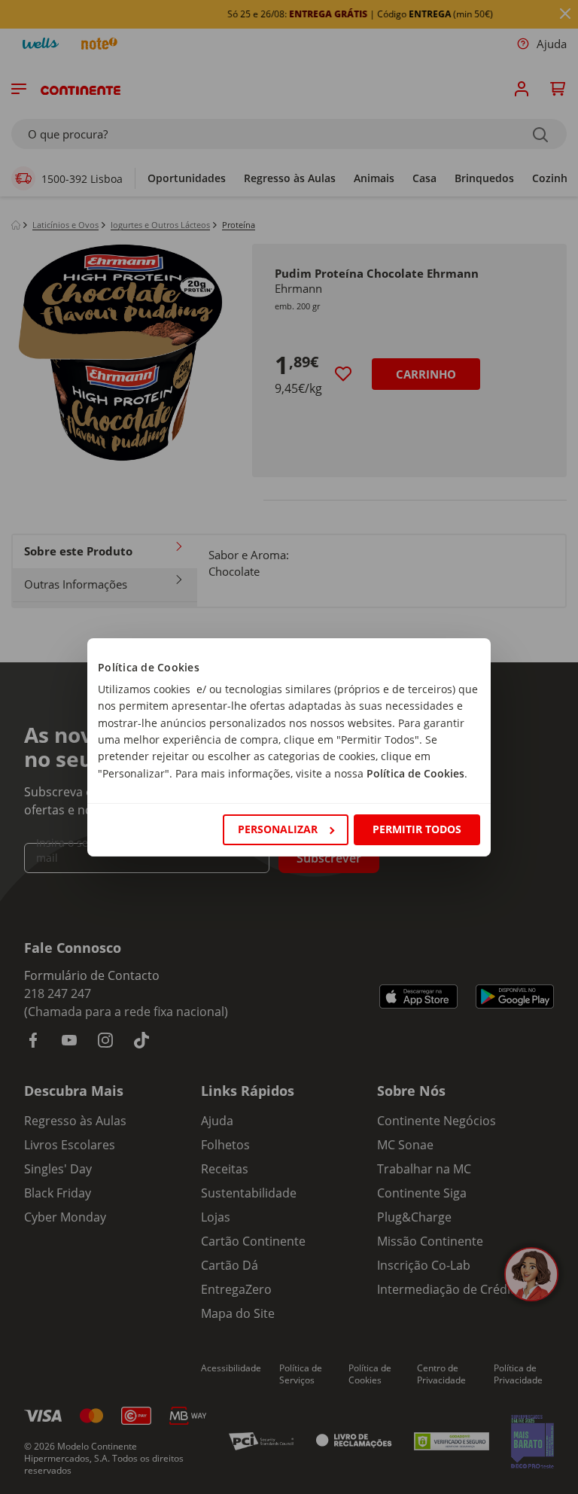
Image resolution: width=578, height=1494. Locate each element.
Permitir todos (417, 829)
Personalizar (278, 829)
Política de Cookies (415, 773)
